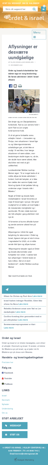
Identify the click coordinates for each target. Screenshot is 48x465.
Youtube (7, 378)
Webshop (16, 3)
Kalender (34, 3)
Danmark (6, 400)
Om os (25, 3)
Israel (4, 395)
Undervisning (7, 408)
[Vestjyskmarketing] (24, 459)
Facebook (7, 372)
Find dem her (7, 362)
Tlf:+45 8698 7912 (31, 450)
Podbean (8, 384)
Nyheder (5, 404)
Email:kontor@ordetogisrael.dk (24, 453)
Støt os (6, 3)
